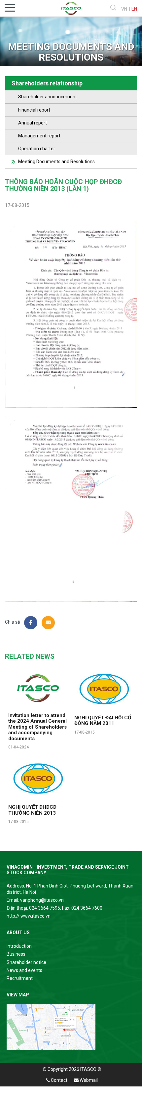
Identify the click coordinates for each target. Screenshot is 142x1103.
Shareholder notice (26, 962)
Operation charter (36, 148)
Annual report (32, 122)
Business (16, 954)
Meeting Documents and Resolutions (56, 161)
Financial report (34, 110)
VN (124, 9)
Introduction (19, 946)
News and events (24, 970)
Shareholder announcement (47, 96)
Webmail (88, 1080)
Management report (39, 135)
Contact (58, 1080)
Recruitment (20, 978)
